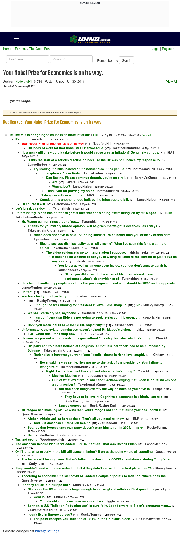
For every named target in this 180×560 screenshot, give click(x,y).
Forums (20, 48)
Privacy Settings (47, 531)
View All (171, 81)
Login (155, 48)
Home (7, 48)
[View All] (146, 135)
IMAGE (169, 213)
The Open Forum (41, 48)
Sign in (126, 60)
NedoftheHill (23, 81)
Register (168, 48)
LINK (94, 135)
